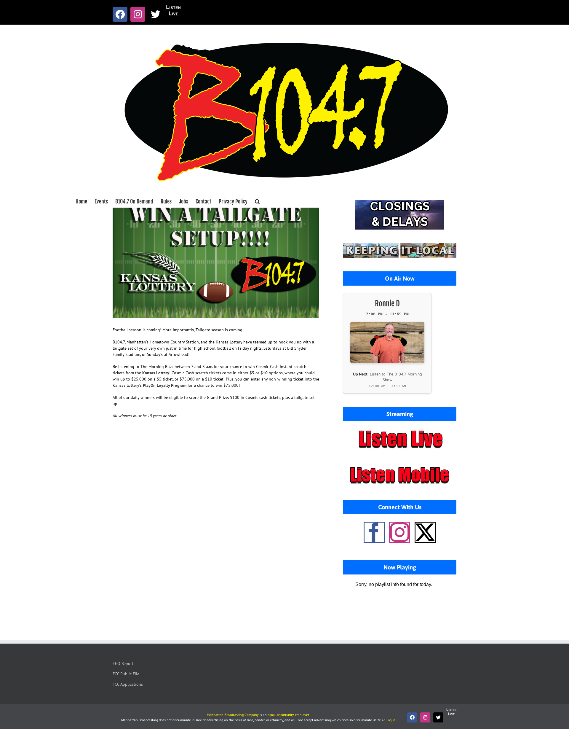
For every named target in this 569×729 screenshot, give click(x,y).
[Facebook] (374, 532)
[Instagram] (399, 532)
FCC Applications (128, 684)
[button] (257, 201)
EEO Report (123, 663)
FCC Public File (126, 674)
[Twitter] (425, 532)
